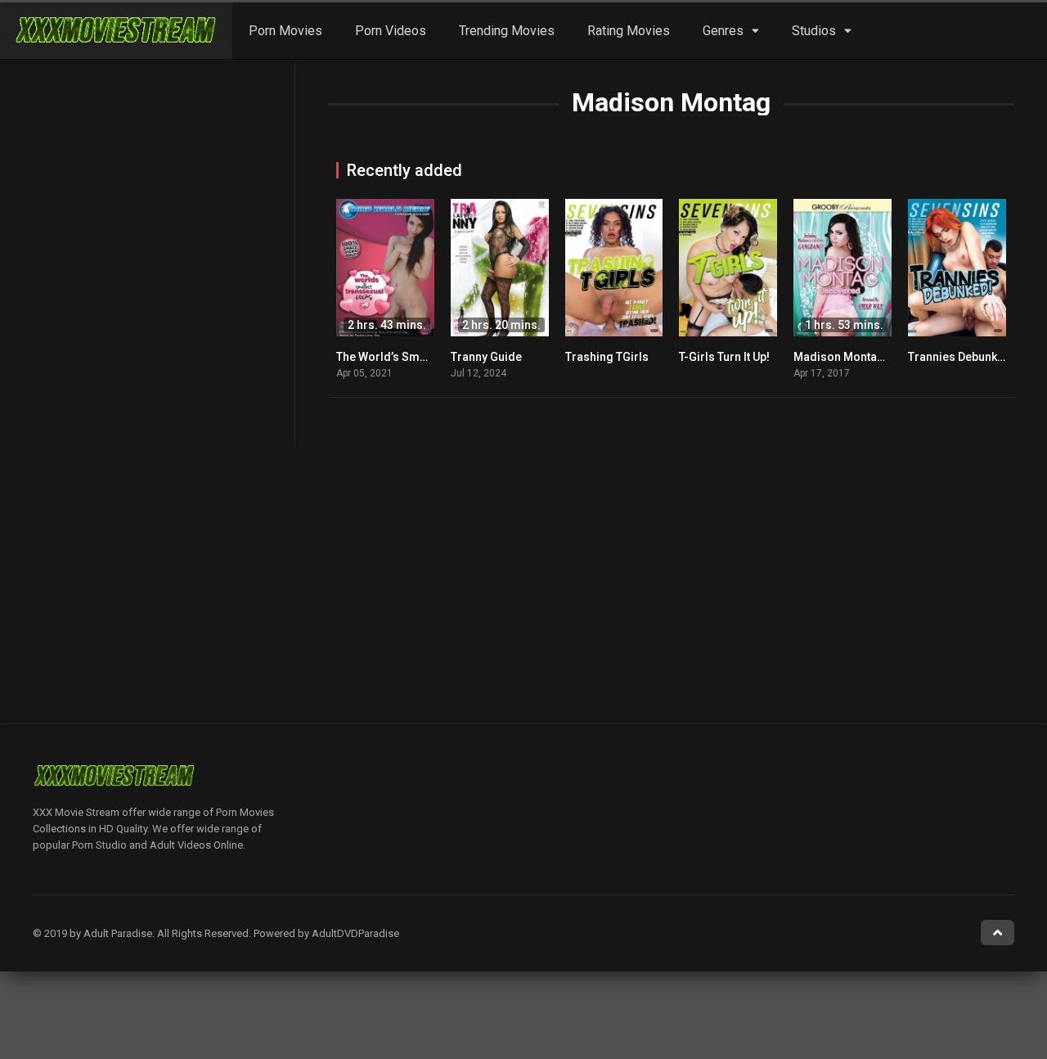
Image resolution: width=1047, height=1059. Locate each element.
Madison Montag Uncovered (869, 356)
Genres (723, 30)
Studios (814, 30)
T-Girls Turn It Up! (724, 356)
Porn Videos (390, 30)
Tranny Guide (486, 356)
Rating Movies (628, 30)
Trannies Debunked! (961, 356)
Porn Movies (285, 30)
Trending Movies (507, 30)
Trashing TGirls (607, 356)
